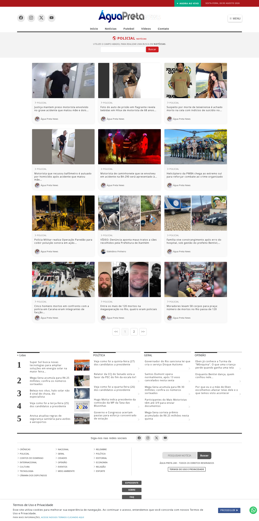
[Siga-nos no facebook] (21, 18)
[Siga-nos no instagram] (51, 18)
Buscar (152, 49)
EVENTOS (62, 466)
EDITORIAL (101, 458)
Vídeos (146, 28)
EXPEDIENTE (131, 482)
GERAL (60, 453)
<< (116, 331)
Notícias (111, 28)
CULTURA (24, 466)
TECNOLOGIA (26, 471)
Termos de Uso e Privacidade (187, 469)
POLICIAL (24, 453)
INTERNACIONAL (28, 462)
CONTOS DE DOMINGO (31, 458)
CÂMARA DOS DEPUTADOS (33, 475)
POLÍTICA (100, 453)
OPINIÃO (62, 462)
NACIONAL (63, 449)
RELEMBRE (101, 449)
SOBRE (131, 489)
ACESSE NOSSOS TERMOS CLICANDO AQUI (62, 517)
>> (143, 331)
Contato (163, 28)
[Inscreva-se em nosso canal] (31, 18)
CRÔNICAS (24, 449)
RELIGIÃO (100, 466)
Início (94, 28)
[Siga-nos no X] (41, 18)
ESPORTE (100, 471)
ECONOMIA (101, 462)
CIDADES (62, 458)
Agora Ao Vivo (189, 3)
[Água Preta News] (129, 16)
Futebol (129, 28)
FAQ (132, 497)
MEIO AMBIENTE (66, 471)
